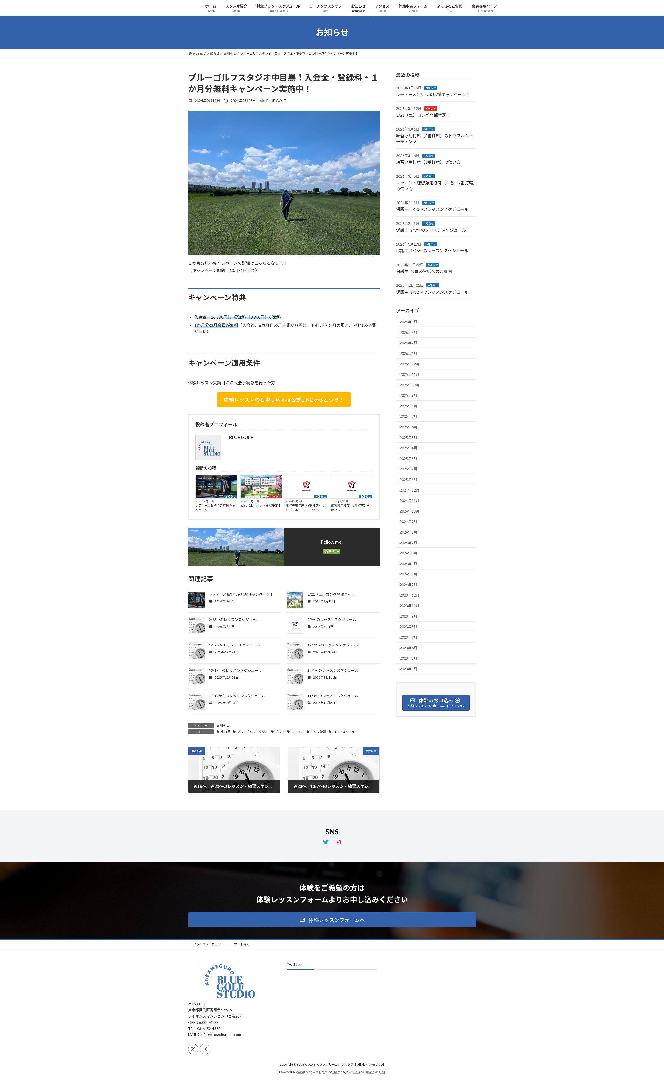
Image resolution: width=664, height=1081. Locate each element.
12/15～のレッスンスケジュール (235, 670)
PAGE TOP (644, 1044)
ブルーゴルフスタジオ (252, 732)
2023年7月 (408, 637)
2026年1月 (408, 353)
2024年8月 (408, 532)
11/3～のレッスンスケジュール (332, 696)
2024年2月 (408, 584)
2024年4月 (408, 563)
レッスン (297, 732)
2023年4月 (408, 668)
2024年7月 (408, 542)
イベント (275, 496)
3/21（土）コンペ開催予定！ (260, 505)
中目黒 (225, 732)
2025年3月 (408, 458)
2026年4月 (408, 322)
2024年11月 (409, 500)
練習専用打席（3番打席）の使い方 (350, 507)
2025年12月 (409, 364)
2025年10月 (409, 385)
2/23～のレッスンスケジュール (234, 619)
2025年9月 (408, 395)
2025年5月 (408, 437)
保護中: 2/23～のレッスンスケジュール (432, 209)
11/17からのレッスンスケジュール (237, 696)
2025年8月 (408, 405)
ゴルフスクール (344, 732)
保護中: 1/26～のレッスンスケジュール (432, 250)
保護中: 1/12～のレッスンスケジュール (432, 291)
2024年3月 (408, 574)
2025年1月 (408, 479)
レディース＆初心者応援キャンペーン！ (215, 507)
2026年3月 (408, 332)
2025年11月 (409, 374)
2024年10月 (409, 511)
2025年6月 (408, 427)
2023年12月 (409, 595)
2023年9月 (408, 616)
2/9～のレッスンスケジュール (331, 619)
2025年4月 (408, 448)
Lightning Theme (330, 1072)
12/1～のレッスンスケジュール (332, 670)
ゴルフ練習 (318, 732)
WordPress (304, 1072)
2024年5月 (408, 553)
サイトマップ (243, 944)
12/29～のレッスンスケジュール (333, 645)
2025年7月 (408, 416)
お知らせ (230, 496)
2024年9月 (408, 521)
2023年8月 (408, 626)
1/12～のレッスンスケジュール (234, 645)
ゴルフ (280, 732)
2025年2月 (408, 469)
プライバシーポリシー (208, 944)
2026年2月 (408, 343)
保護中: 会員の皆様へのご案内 (424, 271)
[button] (284, 399)
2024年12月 (409, 490)
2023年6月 (408, 647)
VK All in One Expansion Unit (365, 1072)
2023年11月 (409, 605)
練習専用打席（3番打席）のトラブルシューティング (305, 507)
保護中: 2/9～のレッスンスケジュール (431, 229)
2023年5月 (408, 658)
